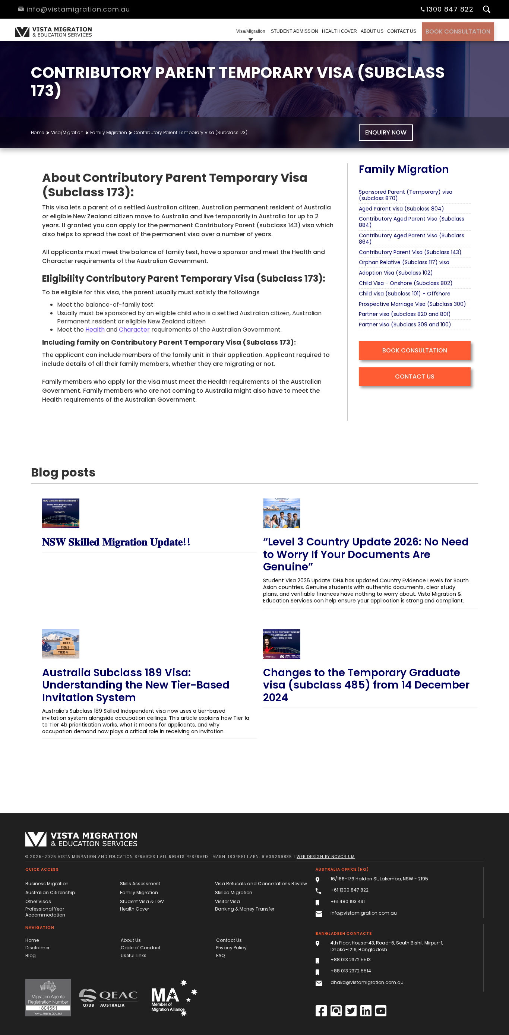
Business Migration (47, 883)
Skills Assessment (140, 883)
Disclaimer (37, 948)
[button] (251, 32)
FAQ (220, 956)
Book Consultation (458, 31)
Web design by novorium (326, 857)
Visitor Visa (227, 901)
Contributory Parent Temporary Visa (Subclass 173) (190, 132)
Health (95, 329)
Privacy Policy (231, 948)
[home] (52, 32)
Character (134, 329)
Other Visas (38, 901)
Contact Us (414, 376)
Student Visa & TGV (142, 901)
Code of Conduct (141, 948)
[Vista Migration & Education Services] (81, 839)
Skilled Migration (233, 892)
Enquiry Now (386, 132)
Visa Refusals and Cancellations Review (261, 883)
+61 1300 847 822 (350, 890)
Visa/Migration (67, 132)
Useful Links (133, 956)
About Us (131, 940)
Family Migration (108, 132)
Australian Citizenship (50, 892)
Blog (30, 956)
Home (37, 132)
